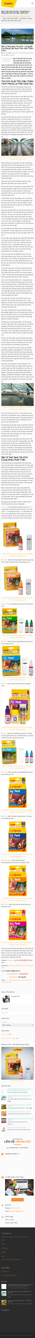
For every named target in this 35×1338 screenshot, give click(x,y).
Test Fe (5, 683)
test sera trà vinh (6, 982)
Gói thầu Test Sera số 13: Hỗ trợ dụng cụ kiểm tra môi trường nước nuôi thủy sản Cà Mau (20, 1089)
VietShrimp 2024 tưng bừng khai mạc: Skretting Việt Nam (20, 1119)
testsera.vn (10, 960)
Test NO (5, 604)
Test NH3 (3, 1252)
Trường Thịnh (14, 53)
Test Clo (14, 1259)
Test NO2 (5, 1248)
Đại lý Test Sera (25, 16)
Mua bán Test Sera (13, 16)
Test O (5, 733)
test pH (28, 980)
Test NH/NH (7, 860)
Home (3, 16)
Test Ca (5, 816)
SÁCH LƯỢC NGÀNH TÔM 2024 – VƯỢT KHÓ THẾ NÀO (19, 1105)
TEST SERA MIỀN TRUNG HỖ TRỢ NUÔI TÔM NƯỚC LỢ (19, 1096)
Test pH (5, 507)
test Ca (17, 980)
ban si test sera (9, 980)
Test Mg (5, 772)
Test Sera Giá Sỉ (5, 1034)
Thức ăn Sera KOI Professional (9, 1038)
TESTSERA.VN (15, 1208)
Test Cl (5, 641)
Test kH (5, 560)
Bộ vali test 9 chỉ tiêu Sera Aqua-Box (17, 1127)
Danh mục (4, 1022)
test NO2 (23, 980)
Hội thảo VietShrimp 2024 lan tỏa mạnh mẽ (19, 1111)
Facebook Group (17, 1199)
